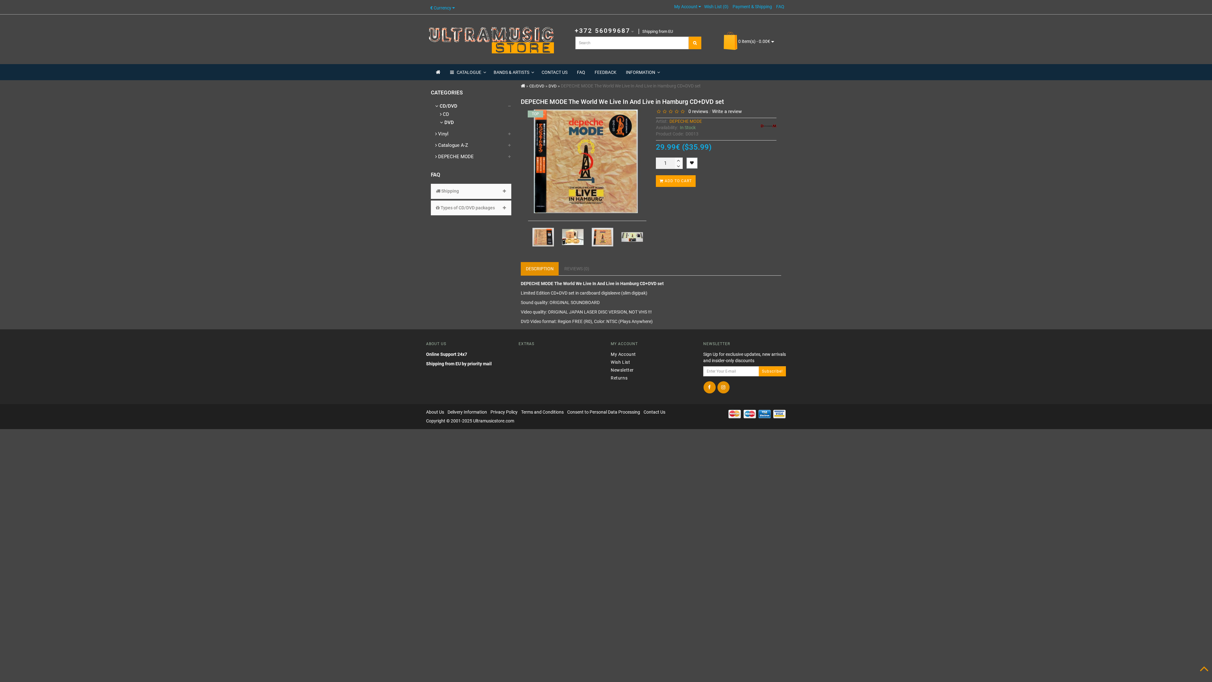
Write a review (727, 111)
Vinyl (443, 134)
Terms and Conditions (542, 412)
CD (445, 114)
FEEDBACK (605, 72)
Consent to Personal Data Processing (603, 412)
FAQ (581, 72)
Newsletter (622, 369)
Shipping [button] (449, 191)
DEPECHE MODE (455, 156)
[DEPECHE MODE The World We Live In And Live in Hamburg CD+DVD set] (540, 237)
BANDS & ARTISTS (511, 72)
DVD (448, 122)
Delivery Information (467, 412)
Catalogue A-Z (452, 145)
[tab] (471, 191)
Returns (619, 377)
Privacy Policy (504, 412)
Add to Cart (677, 181)
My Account (623, 353)
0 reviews (697, 111)
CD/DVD (447, 106)
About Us (435, 412)
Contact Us (654, 412)
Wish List (620, 361)
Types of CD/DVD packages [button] (467, 207)
